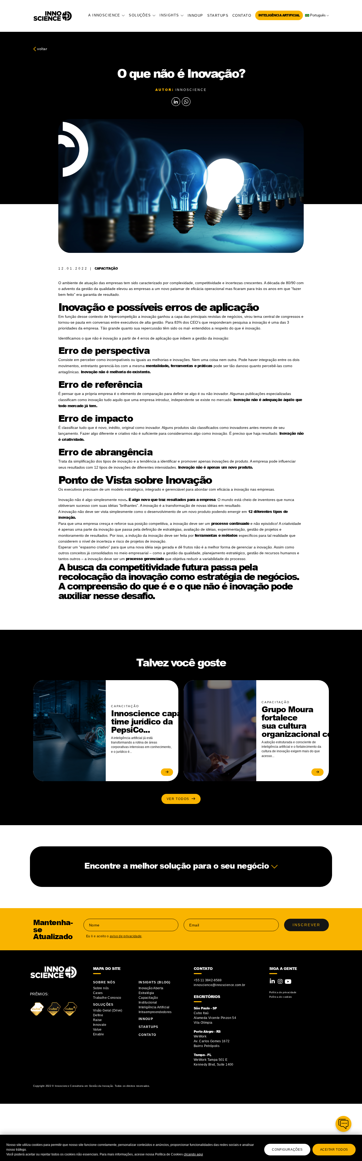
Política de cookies (280, 997)
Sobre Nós (104, 982)
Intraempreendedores (155, 1012)
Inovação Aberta (151, 988)
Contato (241, 15)
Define (98, 1015)
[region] (181, 1148)
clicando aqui (193, 1154)
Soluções (140, 15)
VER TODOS (179, 799)
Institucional (148, 1002)
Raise (97, 1020)
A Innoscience (105, 15)
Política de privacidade (282, 992)
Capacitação (148, 998)
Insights (170, 15)
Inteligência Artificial (279, 15)
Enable (98, 1034)
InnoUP (195, 15)
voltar (41, 49)
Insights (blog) (155, 982)
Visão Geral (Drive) (108, 1010)
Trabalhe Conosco (107, 998)
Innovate (99, 1025)
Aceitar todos (334, 1149)
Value (97, 1029)
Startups (217, 15)
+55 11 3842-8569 (208, 980)
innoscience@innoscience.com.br (219, 985)
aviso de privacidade (126, 936)
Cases (98, 993)
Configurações (287, 1149)
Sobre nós (101, 988)
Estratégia (146, 993)
